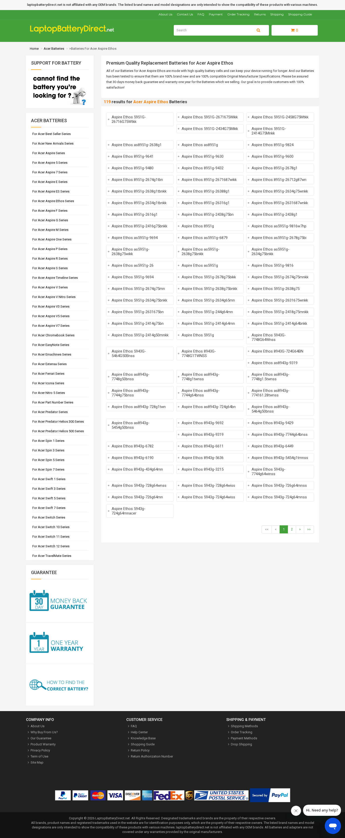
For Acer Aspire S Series (50, 268)
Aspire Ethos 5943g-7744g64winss (268, 471)
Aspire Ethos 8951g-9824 (272, 145)
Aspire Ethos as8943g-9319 (275, 363)
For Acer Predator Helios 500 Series (58, 431)
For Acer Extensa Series (49, 364)
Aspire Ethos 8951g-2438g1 (275, 214)
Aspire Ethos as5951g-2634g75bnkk (270, 251)
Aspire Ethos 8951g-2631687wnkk (280, 203)
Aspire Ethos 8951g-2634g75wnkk (280, 191)
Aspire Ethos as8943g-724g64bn (209, 406)
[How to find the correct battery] (60, 685)
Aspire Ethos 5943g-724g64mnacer (128, 511)
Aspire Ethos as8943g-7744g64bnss (200, 392)
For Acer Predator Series (50, 412)
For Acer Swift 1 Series (48, 479)
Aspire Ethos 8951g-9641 (133, 156)
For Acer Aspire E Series (49, 182)
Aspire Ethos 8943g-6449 (272, 446)
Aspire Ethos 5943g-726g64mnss (279, 485)
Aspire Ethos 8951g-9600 (272, 156)
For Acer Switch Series (48, 517)
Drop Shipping (241, 744)
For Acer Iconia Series (48, 383)
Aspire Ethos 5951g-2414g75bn (138, 323)
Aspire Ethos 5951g (198, 335)
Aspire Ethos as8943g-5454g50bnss (131, 425)
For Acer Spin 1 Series (48, 441)
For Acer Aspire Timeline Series (55, 278)
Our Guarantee (41, 738)
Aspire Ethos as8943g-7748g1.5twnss (270, 376)
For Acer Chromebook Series (53, 335)
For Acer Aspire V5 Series (50, 316)
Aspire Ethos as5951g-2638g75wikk (131, 251)
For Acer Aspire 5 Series (49, 163)
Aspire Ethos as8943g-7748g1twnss (200, 376)
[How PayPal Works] (270, 796)
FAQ (201, 14)
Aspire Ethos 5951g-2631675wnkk (280, 300)
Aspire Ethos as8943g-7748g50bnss (131, 376)
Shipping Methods (244, 726)
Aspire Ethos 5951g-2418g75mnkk (280, 312)
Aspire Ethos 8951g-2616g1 (135, 214)
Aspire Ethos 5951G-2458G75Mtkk (280, 117)
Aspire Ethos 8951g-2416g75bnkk (139, 226)
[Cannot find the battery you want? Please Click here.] (59, 105)
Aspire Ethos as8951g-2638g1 (137, 145)
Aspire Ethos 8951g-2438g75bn (208, 214)
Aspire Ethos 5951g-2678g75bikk (209, 277)
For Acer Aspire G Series (50, 220)
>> (309, 529)
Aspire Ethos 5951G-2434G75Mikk (210, 128)
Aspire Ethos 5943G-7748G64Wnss (269, 337)
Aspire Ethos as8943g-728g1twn (139, 406)
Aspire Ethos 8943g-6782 (133, 446)
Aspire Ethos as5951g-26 (133, 265)
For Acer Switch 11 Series (50, 536)
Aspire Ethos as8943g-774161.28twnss (270, 392)
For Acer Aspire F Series (49, 210)
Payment (216, 14)
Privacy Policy (40, 750)
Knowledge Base (143, 738)
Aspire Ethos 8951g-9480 (133, 168)
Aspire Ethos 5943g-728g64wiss (208, 485)
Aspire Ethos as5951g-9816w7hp (279, 226)
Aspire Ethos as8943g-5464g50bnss (270, 409)
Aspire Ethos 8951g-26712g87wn (279, 179)
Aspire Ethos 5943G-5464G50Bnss (129, 353)
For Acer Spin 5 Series (48, 460)
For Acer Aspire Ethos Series (53, 201)
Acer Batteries (54, 48)
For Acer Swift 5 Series (48, 498)
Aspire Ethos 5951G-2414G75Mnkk (269, 131)
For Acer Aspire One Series (51, 239)
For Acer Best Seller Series (51, 134)
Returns (260, 14)
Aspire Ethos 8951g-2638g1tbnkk (139, 191)
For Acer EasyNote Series (50, 345)
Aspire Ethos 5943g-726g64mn (137, 497)
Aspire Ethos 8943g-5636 (203, 457)
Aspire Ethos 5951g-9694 (133, 277)
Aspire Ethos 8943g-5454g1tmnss (280, 457)
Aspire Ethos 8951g (198, 226)
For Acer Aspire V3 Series (50, 306)
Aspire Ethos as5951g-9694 (135, 237)
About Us (165, 14)
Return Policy (140, 750)
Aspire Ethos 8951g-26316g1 (206, 203)
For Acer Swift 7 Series (48, 508)
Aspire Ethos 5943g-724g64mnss (279, 497)
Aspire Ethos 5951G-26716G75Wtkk (129, 119)
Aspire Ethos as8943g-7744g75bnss (131, 392)
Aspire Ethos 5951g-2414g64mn (208, 323)
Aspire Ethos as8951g (200, 145)
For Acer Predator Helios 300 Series (58, 421)
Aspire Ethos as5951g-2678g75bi (279, 237)
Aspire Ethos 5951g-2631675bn (138, 312)
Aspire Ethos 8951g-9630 (203, 156)
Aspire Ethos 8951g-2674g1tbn (137, 179)
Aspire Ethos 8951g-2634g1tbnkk (139, 203)
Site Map (37, 762)
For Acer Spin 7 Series (48, 469)
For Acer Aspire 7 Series (49, 172)
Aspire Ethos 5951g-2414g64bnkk (279, 323)
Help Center (139, 732)
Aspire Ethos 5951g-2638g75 (276, 288)
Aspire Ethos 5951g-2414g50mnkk (140, 335)
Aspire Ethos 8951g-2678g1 (275, 168)
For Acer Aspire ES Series (50, 191)
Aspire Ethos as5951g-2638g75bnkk (200, 251)
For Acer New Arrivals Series (52, 143)
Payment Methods (244, 738)
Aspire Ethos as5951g (200, 265)
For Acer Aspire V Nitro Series (54, 297)
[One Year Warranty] (60, 643)
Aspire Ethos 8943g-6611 (203, 446)
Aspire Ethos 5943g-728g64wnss (139, 485)
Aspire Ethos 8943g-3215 (203, 469)
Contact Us (185, 14)
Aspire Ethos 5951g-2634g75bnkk (139, 300)
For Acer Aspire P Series (49, 249)
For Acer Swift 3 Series (48, 489)
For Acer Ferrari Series (48, 373)
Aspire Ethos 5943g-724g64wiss (208, 497)
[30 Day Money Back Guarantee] (60, 602)
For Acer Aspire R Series (50, 258)
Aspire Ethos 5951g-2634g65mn (208, 300)
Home (34, 48)
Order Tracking (238, 14)
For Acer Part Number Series (52, 402)
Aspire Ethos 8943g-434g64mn (137, 469)
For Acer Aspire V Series (50, 287)
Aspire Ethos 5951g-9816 (272, 265)
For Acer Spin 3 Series (48, 450)
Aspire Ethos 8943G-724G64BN (277, 351)
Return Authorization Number (152, 756)
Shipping (277, 14)
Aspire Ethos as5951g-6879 (205, 237)
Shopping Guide (300, 14)
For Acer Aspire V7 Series (50, 326)
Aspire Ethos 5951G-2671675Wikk (210, 117)
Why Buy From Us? (44, 732)
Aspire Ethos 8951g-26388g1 (206, 191)
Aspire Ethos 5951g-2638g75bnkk (209, 288)
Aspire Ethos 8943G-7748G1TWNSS (199, 353)
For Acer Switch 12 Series (50, 546)
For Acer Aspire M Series (50, 230)
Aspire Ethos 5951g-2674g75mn (138, 288)
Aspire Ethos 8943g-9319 (203, 434)
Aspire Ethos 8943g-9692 (203, 423)
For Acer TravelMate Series (51, 556)
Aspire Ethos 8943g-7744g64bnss (280, 434)
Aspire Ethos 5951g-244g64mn (207, 312)
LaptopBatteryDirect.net (112, 818)
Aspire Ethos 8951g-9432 (203, 168)
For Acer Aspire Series (48, 153)
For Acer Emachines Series (51, 354)
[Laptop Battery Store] (74, 32)
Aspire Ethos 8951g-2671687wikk (209, 179)
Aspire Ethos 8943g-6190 (133, 457)
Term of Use (39, 756)
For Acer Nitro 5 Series (48, 393)
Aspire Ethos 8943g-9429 (272, 423)
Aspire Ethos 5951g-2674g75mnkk (280, 277)
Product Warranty (43, 744)
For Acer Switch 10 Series (50, 527)
